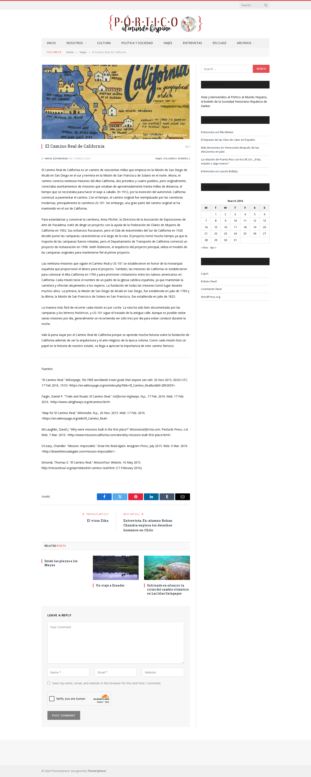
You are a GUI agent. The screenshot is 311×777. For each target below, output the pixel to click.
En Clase (219, 43)
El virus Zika (97, 520)
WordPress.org (210, 297)
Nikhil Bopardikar (56, 158)
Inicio (51, 43)
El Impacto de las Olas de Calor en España (228, 140)
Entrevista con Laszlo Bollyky (219, 171)
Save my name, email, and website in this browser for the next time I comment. (106, 683)
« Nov (204, 247)
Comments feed (211, 289)
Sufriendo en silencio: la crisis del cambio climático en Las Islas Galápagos (168, 589)
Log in (204, 273)
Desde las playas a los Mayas (60, 563)
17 (235, 227)
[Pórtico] (155, 24)
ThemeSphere (97, 771)
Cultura (104, 43)
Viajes (168, 43)
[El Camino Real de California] (115, 102)
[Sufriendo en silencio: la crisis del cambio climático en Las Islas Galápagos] (167, 568)
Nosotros (74, 43)
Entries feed (209, 281)
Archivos (244, 43)
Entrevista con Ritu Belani (217, 132)
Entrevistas (192, 43)
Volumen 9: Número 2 (176, 158)
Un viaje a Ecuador (110, 585)
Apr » (213, 247)
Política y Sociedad (137, 43)
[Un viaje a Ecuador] (116, 568)
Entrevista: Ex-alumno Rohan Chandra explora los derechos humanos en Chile (147, 525)
